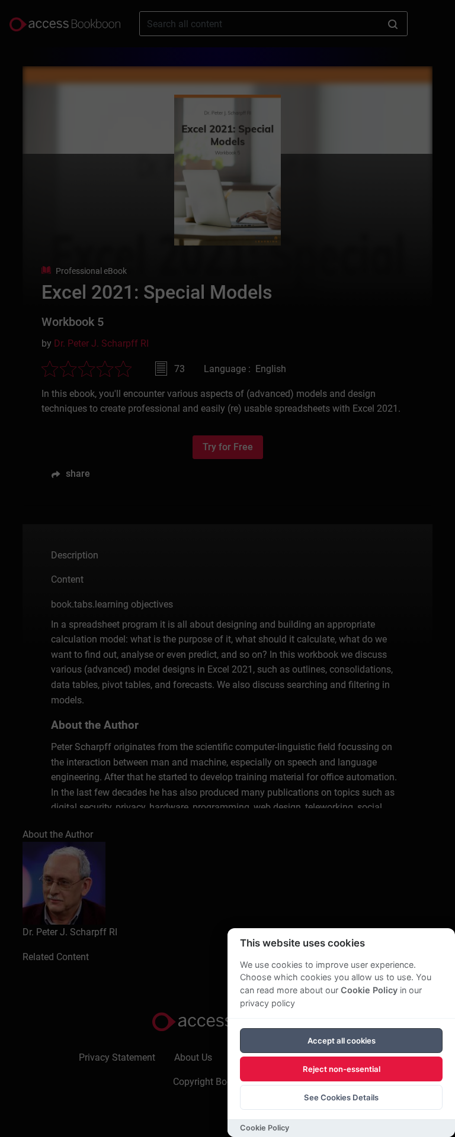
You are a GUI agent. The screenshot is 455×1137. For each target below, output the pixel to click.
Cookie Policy (369, 990)
